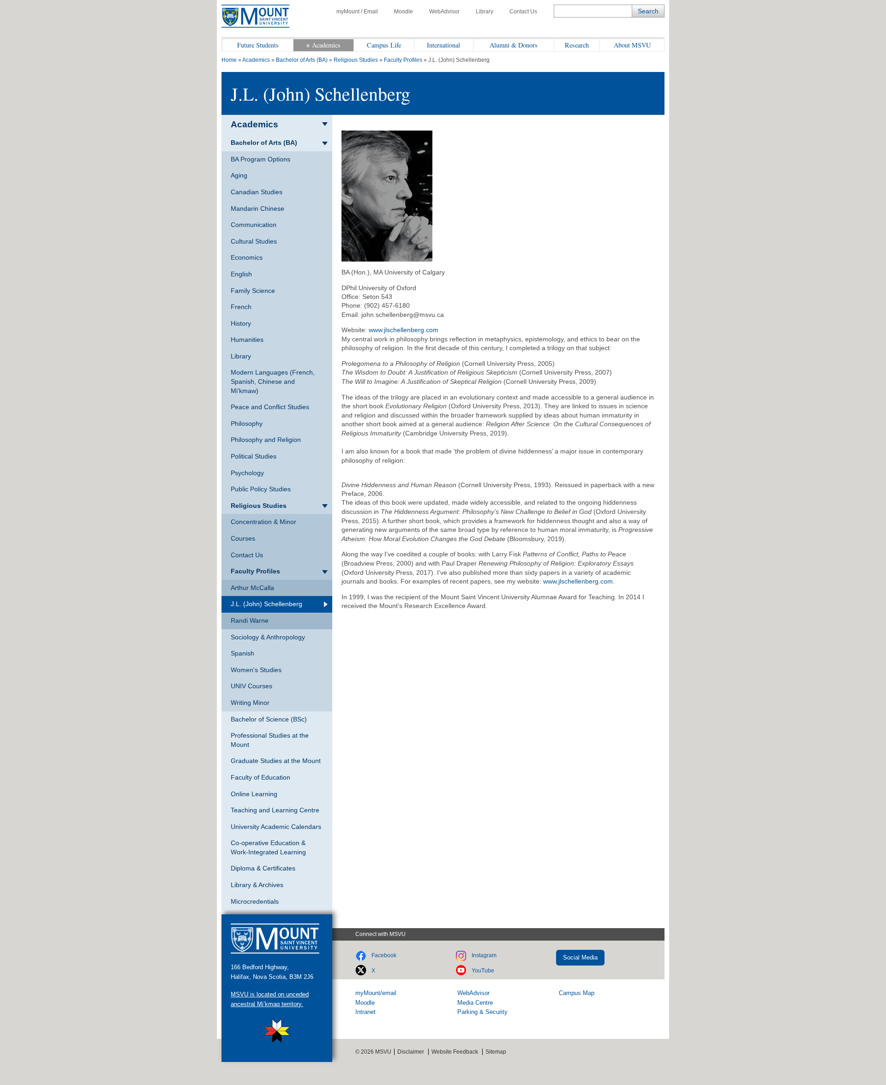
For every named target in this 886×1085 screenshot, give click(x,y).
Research (577, 45)
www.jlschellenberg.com (403, 330)
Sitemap (495, 1052)
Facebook (383, 955)
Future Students (258, 45)
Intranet (365, 1011)
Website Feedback (454, 1052)
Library (484, 11)
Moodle (403, 11)
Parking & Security (482, 1011)
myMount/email (375, 993)
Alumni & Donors (514, 45)
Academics (326, 45)
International (443, 45)
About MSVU (632, 45)
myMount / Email (357, 11)
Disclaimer (410, 1052)
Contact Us (523, 11)
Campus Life (384, 45)
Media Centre (475, 1002)
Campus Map (576, 993)
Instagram (484, 955)
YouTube (483, 970)
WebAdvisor (444, 11)
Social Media (580, 957)
